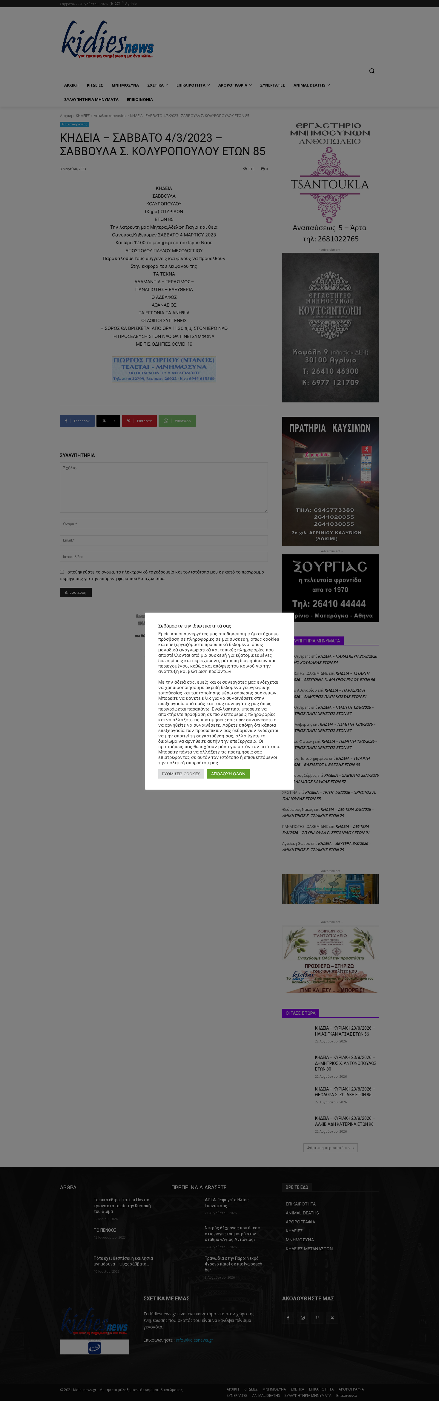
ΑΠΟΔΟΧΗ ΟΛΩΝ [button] (228, 773)
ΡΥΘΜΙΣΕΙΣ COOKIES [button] (181, 773)
